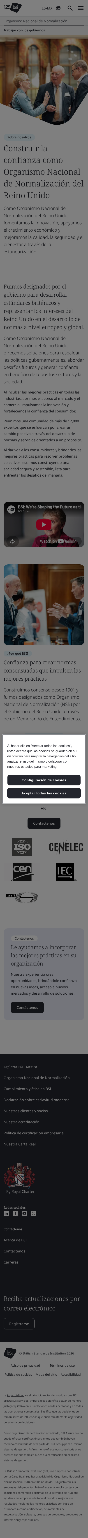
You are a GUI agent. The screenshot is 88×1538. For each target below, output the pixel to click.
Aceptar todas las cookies (43, 793)
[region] (44, 769)
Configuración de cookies (44, 780)
